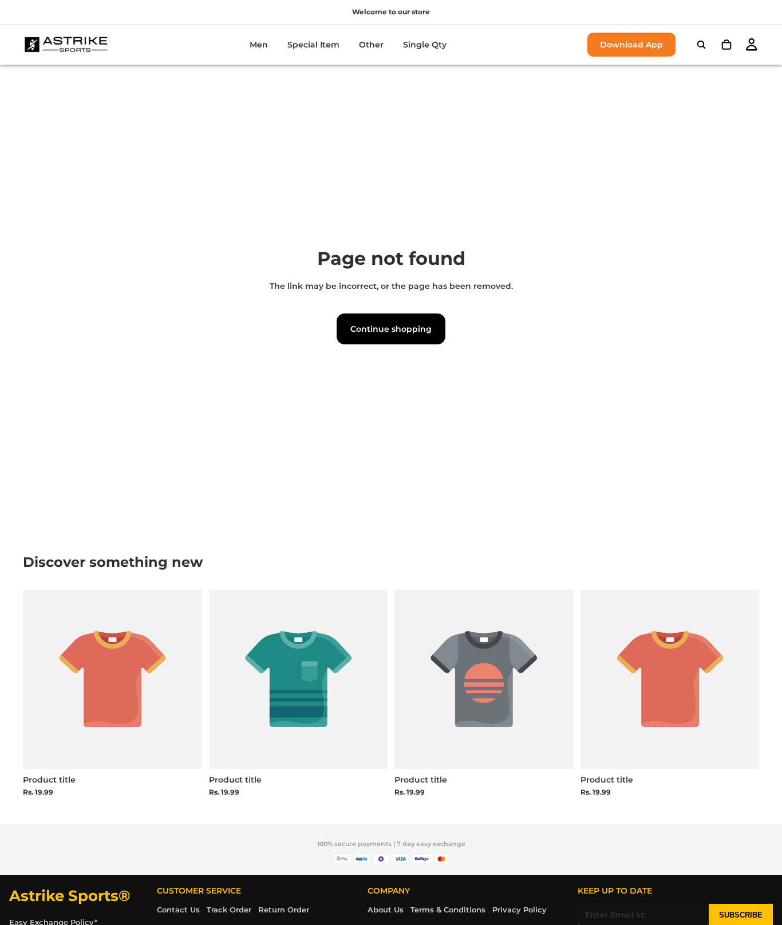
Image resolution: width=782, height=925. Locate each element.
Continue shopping (391, 329)
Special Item (313, 44)
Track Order (229, 909)
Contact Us (178, 909)
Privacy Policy (519, 909)
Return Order (283, 909)
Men (259, 44)
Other (371, 44)
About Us (386, 909)
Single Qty (425, 44)
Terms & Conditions (447, 909)
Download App (631, 44)
